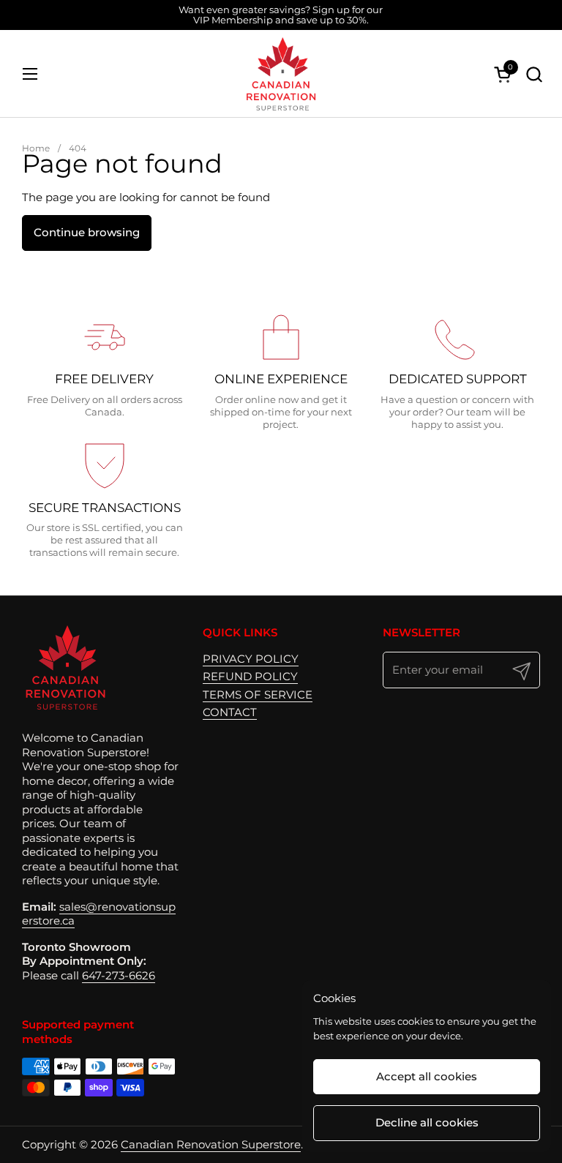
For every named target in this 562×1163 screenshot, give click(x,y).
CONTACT (230, 712)
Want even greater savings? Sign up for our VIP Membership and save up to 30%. (281, 15)
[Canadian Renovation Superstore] (281, 73)
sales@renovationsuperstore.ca (99, 914)
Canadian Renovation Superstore (211, 1144)
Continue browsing (87, 232)
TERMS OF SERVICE (257, 694)
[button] (534, 74)
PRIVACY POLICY (251, 659)
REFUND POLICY (250, 676)
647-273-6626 (118, 975)
